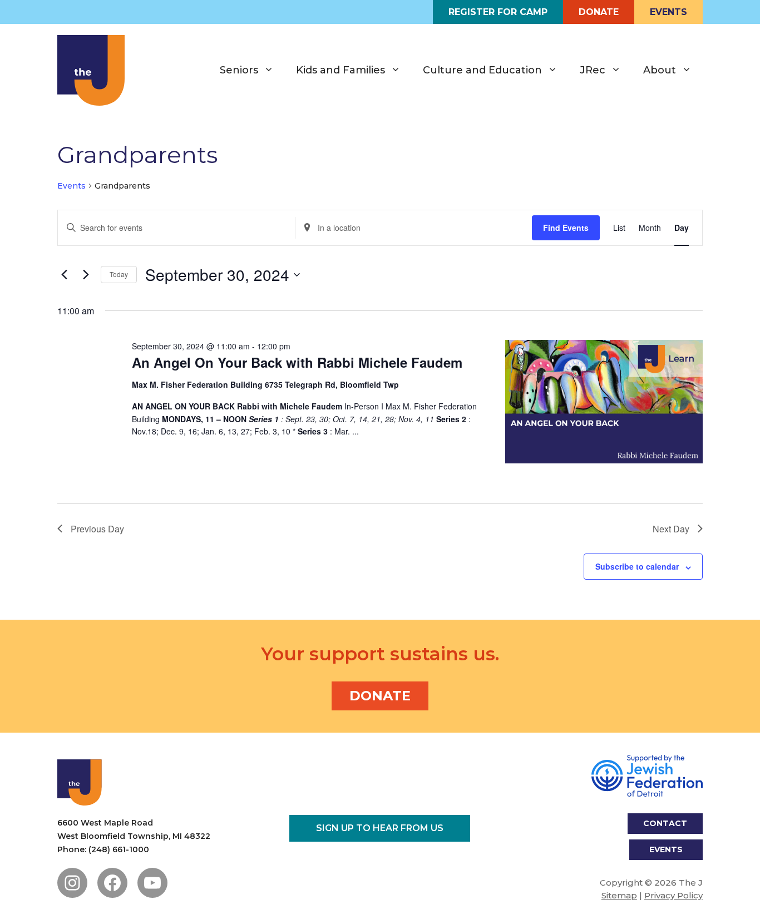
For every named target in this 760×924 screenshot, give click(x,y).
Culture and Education (482, 70)
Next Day (671, 528)
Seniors (239, 70)
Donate (599, 12)
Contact (665, 823)
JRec (592, 70)
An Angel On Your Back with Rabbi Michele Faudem (297, 362)
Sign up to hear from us (379, 828)
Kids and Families (340, 70)
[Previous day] (64, 274)
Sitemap (619, 895)
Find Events (566, 227)
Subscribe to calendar (637, 566)
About (659, 70)
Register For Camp (497, 12)
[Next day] (85, 274)
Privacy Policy (673, 895)
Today (119, 274)
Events (668, 12)
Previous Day (97, 528)
